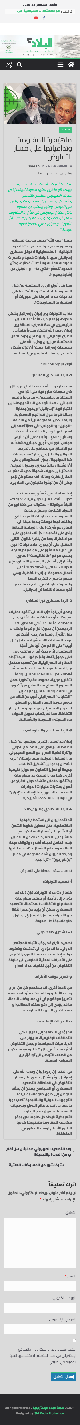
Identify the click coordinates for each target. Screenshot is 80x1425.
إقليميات (65, 130)
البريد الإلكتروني (63, 1298)
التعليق (69, 1212)
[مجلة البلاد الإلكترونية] (40, 38)
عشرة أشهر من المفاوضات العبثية (37, 1165)
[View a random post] (9, 64)
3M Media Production (49, 1413)
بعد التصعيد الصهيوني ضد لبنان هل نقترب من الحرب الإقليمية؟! (38, 1151)
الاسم (70, 1276)
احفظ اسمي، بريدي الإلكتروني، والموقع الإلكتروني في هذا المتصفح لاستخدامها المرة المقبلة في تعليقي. (43, 1355)
